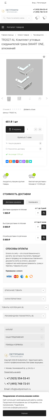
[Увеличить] (24, 77)
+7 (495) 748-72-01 (40, 12)
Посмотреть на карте (12, 372)
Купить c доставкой (43, 213)
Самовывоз (33, 202)
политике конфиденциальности (15, 407)
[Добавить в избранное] (44, 57)
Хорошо (24, 413)
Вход (33, 3)
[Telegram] (20, 161)
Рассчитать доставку (16, 149)
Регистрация (41, 3)
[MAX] (23, 161)
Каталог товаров (15, 27)
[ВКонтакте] (7, 161)
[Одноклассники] (10, 161)
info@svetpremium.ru (20, 389)
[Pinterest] (17, 161)
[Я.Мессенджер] (30, 161)
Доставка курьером (13, 202)
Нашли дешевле (14, 143)
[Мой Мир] (13, 161)
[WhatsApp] (27, 161)
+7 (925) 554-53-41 (40, 9)
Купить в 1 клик (25, 137)
